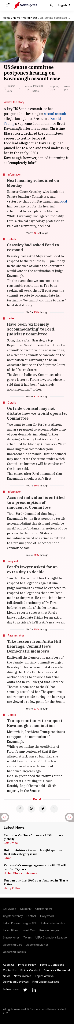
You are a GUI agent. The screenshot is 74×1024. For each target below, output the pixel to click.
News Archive (22, 976)
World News (30, 17)
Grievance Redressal (57, 970)
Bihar (7, 858)
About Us (8, 964)
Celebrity (25, 908)
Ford (63, 201)
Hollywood (47, 916)
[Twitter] (42, 809)
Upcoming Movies (37, 944)
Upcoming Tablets (14, 951)
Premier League (49, 930)
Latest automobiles (53, 923)
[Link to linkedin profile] (34, 990)
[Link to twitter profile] (25, 990)
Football (31, 916)
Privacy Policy (27, 964)
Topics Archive (44, 976)
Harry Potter (12, 888)
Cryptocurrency (13, 916)
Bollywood (9, 908)
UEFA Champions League (51, 937)
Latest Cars (29, 930)
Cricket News (43, 908)
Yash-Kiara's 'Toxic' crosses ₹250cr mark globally (33, 837)
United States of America (20, 873)
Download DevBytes (16, 981)
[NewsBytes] (25, 5)
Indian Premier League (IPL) (20, 923)
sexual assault (55, 114)
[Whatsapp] (31, 809)
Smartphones (11, 937)
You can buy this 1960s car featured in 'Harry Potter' (36, 882)
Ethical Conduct (30, 970)
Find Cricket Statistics (45, 981)
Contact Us (10, 970)
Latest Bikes (10, 930)
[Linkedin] (54, 809)
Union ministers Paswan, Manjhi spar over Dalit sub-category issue (34, 852)
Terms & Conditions (52, 964)
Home (6, 17)
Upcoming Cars (12, 944)
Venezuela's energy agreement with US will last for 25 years (35, 867)
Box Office (11, 842)
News (16, 17)
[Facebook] (20, 809)
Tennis (27, 937)
